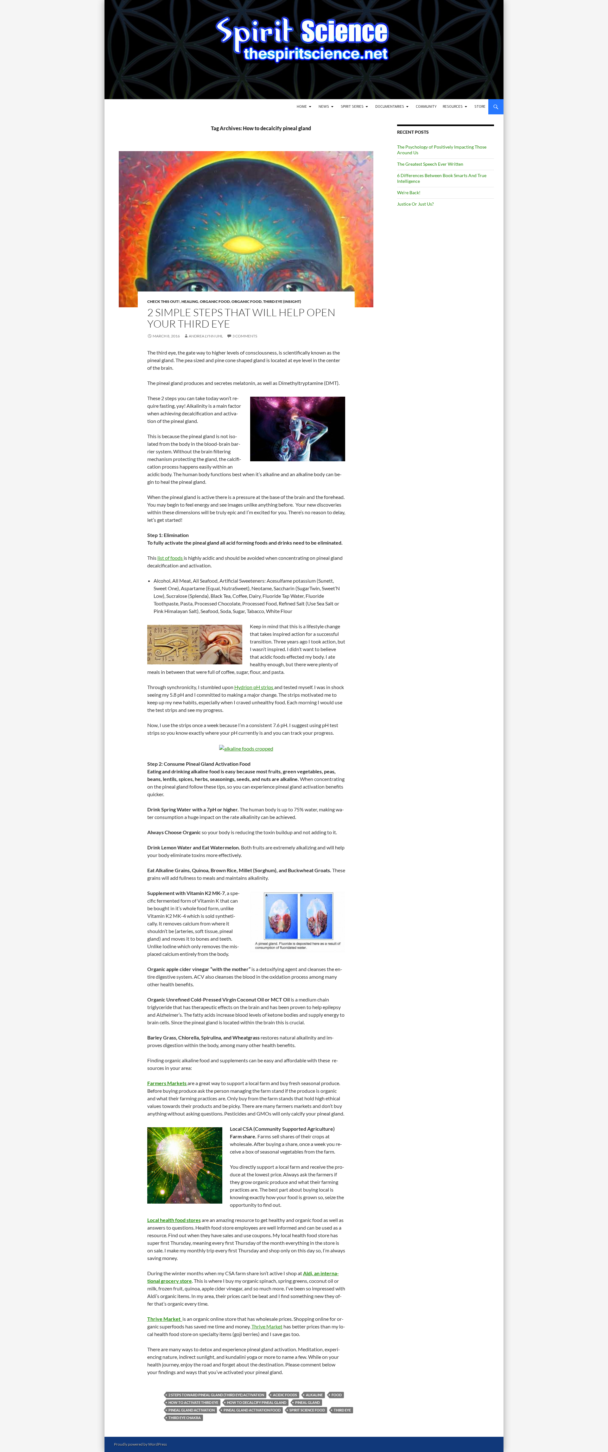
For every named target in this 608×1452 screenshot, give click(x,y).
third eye (342, 1410)
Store (479, 106)
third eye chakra (184, 1418)
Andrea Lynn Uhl (206, 336)
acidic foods (285, 1395)
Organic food (215, 301)
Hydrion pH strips (254, 687)
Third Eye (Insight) (282, 301)
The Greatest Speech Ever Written (430, 164)
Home (302, 106)
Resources (453, 106)
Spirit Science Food (307, 1410)
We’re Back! (409, 192)
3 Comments (244, 336)
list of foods (170, 558)
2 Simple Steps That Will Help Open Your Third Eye (241, 318)
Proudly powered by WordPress (140, 1444)
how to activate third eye (193, 1402)
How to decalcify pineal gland (256, 1402)
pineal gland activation (191, 1410)
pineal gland (307, 1402)
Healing (189, 301)
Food (337, 1395)
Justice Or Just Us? (415, 204)
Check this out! (163, 301)
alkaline (314, 1395)
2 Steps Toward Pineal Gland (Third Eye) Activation (216, 1395)
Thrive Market (266, 1326)
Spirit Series (352, 106)
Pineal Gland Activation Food (252, 1410)
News (324, 106)
